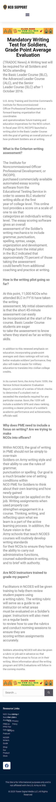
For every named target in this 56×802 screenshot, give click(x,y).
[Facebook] (6, 765)
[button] (27, 14)
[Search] (49, 692)
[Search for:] (24, 692)
